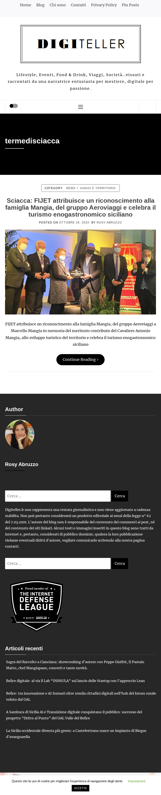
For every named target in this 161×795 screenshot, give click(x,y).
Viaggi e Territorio (98, 188)
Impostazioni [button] (136, 781)
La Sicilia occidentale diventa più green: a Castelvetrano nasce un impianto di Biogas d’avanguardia (76, 734)
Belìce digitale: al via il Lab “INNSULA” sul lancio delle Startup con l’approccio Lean (75, 681)
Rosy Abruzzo (109, 222)
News (70, 188)
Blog (40, 5)
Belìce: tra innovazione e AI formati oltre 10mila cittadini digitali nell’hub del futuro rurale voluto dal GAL (81, 696)
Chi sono (58, 5)
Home (25, 5)
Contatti (78, 5)
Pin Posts (130, 5)
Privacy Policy (104, 5)
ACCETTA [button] (80, 788)
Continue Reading (79, 359)
